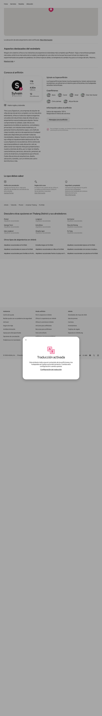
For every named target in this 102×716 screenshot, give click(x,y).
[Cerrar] (26, 340)
